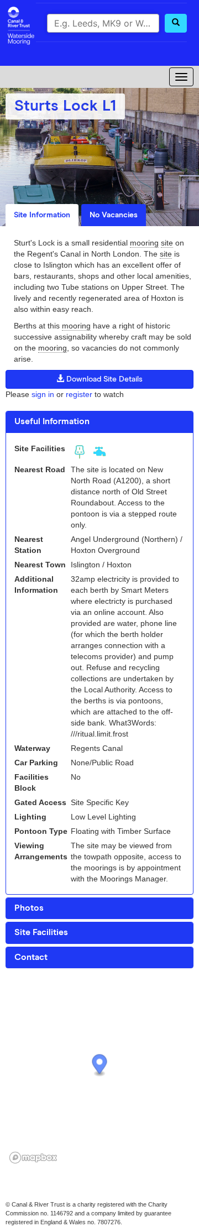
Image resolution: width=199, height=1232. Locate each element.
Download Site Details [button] (103, 379)
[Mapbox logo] (33, 1157)
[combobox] (103, 23)
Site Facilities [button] (41, 932)
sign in (43, 394)
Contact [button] (31, 957)
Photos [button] (29, 908)
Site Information (42, 215)
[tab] (99, 421)
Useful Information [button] (52, 421)
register (79, 394)
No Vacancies (114, 215)
